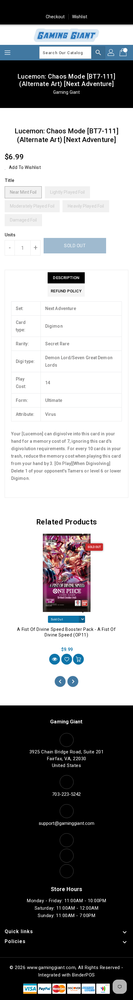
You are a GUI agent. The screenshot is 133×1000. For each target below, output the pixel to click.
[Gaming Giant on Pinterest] (54, 7)
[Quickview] (54, 659)
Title (10, 180)
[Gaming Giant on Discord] (101, 7)
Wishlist (79, 16)
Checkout (55, 16)
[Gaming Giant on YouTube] (90, 7)
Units (10, 235)
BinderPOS (83, 975)
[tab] (66, 277)
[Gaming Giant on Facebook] (31, 7)
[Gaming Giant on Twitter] (43, 7)
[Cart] (124, 52)
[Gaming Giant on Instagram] (66, 7)
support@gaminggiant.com (66, 823)
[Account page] (111, 52)
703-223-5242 (66, 794)
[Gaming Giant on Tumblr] (78, 7)
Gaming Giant (66, 92)
